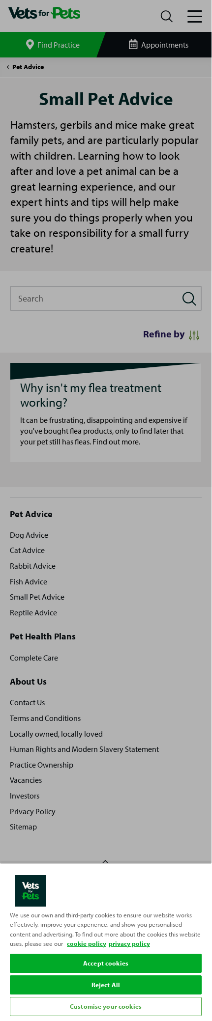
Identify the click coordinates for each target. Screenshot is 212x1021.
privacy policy (129, 943)
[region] (106, 940)
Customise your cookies (106, 1006)
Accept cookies (105, 963)
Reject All (105, 985)
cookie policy (86, 943)
